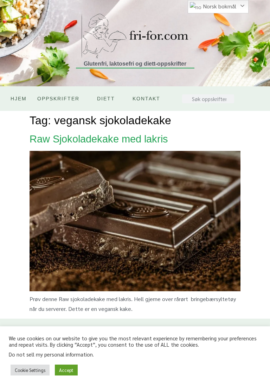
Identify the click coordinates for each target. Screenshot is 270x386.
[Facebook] (248, 104)
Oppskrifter (58, 98)
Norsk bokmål (218, 6)
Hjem (19, 98)
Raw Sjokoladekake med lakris (99, 139)
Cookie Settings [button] (30, 370)
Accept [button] (66, 370)
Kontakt (146, 98)
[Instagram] (248, 93)
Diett (106, 98)
